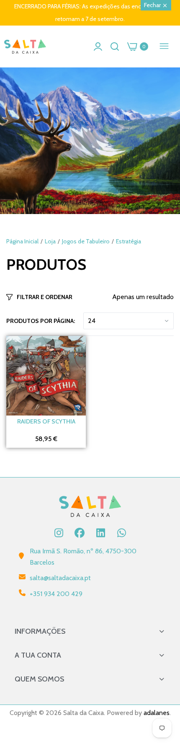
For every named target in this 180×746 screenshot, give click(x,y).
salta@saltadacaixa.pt (60, 578)
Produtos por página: (40, 321)
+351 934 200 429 (56, 594)
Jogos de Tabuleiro (86, 241)
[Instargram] (58, 532)
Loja (50, 241)
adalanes (157, 713)
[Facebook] (79, 532)
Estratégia (128, 241)
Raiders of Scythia (46, 421)
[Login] (98, 46)
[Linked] (100, 532)
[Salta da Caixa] (25, 46)
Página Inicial (22, 241)
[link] (90, 140)
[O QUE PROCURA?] (115, 46)
